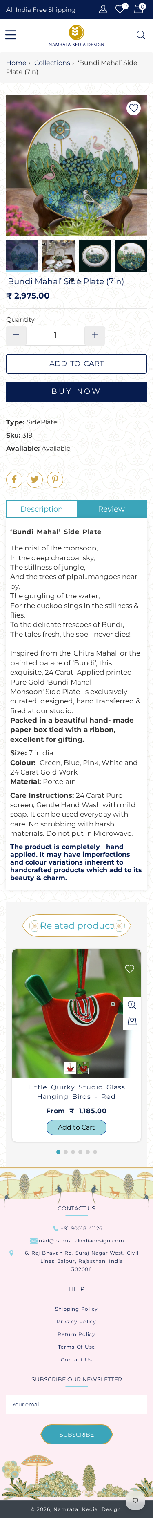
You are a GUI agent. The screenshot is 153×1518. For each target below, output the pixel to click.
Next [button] (141, 256)
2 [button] (66, 1152)
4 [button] (80, 1152)
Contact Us (76, 1359)
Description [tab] (41, 509)
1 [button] (58, 1152)
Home (16, 63)
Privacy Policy (76, 1321)
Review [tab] (111, 509)
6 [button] (95, 1152)
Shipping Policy (76, 1309)
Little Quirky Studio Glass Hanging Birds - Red (76, 1091)
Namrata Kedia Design (87, 1509)
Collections (52, 63)
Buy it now (76, 392)
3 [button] (73, 1152)
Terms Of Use (76, 1347)
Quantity (20, 319)
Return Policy (76, 1334)
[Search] (140, 35)
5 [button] (88, 1152)
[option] (76, 1045)
